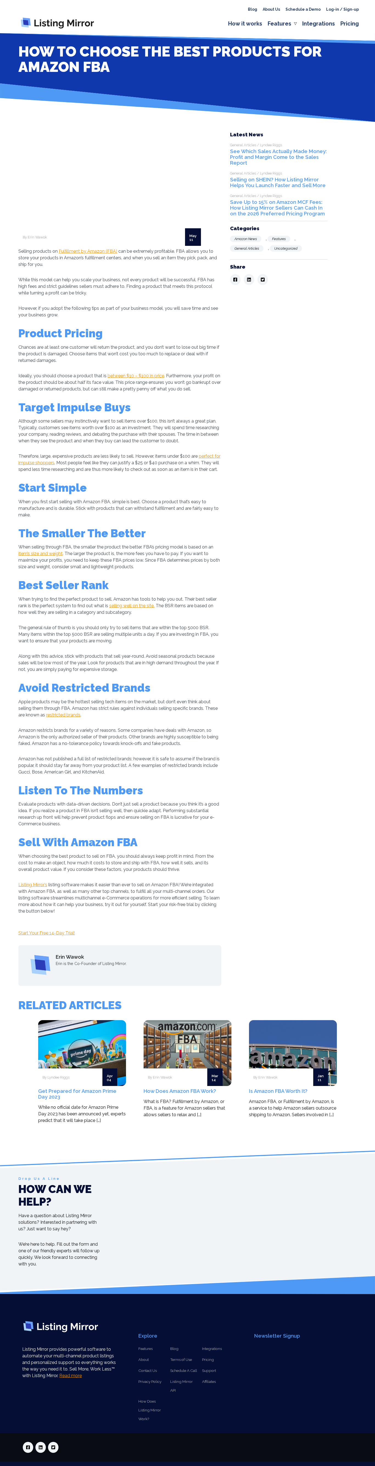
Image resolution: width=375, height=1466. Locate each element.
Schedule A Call (183, 1370)
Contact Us (147, 1370)
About (143, 1359)
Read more (70, 1375)
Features (279, 23)
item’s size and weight (40, 553)
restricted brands (63, 714)
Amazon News (245, 239)
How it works (245, 23)
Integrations (318, 23)
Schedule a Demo (303, 9)
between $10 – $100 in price (136, 375)
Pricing (349, 23)
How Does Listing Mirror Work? (149, 1410)
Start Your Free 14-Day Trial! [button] (46, 933)
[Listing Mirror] (59, 28)
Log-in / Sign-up (342, 9)
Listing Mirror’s (32, 884)
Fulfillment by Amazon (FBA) (88, 251)
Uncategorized (286, 248)
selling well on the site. (132, 605)
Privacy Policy (149, 1381)
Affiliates (209, 1381)
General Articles (246, 248)
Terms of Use (181, 1359)
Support (209, 1370)
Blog (252, 9)
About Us (271, 9)
